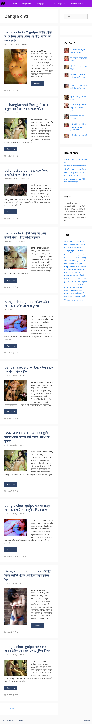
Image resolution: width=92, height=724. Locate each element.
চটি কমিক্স (80, 293)
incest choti (67, 285)
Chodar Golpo (56, 3)
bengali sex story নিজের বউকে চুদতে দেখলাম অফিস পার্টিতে (28, 369)
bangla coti (72, 267)
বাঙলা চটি (74, 300)
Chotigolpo (40, 3)
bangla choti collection (72, 258)
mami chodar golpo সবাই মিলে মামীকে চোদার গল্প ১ (78, 88)
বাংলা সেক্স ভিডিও (11, 557)
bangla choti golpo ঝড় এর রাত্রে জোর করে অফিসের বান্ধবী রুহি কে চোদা (27, 507)
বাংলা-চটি (9, 90)
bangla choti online (70, 264)
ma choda (76, 287)
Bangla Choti (73, 251)
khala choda (75, 285)
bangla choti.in (79, 255)
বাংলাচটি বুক (69, 300)
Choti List (73, 282)
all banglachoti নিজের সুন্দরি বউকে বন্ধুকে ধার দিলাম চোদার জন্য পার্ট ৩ (26, 106)
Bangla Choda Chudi (80, 244)
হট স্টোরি (15, 90)
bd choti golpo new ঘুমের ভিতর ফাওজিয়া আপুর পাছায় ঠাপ (26, 172)
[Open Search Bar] (89, 3)
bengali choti (75, 275)
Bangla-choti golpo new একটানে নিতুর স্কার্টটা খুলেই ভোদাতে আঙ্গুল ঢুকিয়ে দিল (27, 575)
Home (15, 3)
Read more (37, 83)
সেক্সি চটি (82, 300)
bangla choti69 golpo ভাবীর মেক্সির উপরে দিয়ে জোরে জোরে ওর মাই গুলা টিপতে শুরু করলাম (28, 36)
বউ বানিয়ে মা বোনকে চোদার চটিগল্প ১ (75, 169)
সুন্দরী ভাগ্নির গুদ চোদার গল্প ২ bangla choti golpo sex (78, 127)
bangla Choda (68, 244)
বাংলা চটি (76, 296)
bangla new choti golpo (76, 269)
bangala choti (80, 241)
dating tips (80, 282)
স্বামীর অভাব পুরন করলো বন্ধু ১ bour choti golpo (78, 107)
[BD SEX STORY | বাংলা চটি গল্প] (4, 3)
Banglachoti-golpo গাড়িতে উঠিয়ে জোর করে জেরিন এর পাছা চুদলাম (26, 303)
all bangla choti (70, 241)
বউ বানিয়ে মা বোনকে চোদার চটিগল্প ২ (75, 165)
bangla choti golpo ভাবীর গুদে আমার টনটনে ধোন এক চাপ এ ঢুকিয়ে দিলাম (27, 648)
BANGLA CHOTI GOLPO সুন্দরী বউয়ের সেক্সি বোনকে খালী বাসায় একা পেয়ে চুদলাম (26, 437)
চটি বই (65, 296)
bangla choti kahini (80, 261)
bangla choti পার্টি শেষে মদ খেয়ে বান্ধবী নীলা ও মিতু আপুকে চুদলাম (25, 235)
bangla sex (67, 272)
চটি (77, 293)
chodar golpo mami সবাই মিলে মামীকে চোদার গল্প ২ (78, 77)
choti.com (67, 278)
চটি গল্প (84, 293)
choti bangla (75, 278)
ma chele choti (75, 3)
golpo (85, 282)
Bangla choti (26, 3)
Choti (82, 275)
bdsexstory (67, 275)
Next (13, 708)
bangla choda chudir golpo (73, 247)
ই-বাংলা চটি (73, 293)
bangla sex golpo (76, 272)
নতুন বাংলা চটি (70, 297)
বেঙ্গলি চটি (78, 300)
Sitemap (86, 720)
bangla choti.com (69, 255)
